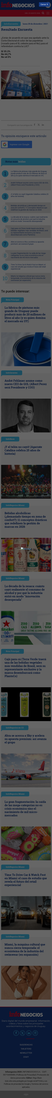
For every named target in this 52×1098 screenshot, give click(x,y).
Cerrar (43, 4)
